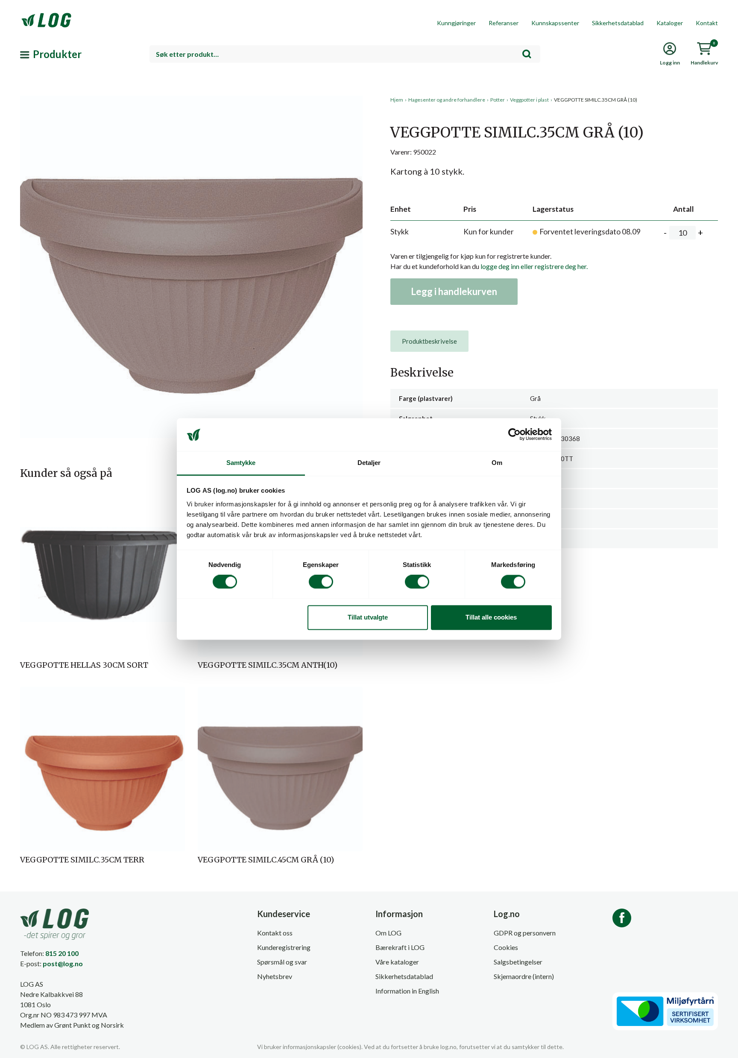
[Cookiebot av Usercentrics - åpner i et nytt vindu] (514, 434)
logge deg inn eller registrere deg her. (534, 266)
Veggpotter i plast (529, 99)
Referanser (503, 22)
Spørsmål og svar (282, 962)
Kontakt (707, 22)
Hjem (396, 99)
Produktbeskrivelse (429, 341)
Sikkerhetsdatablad (618, 22)
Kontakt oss (275, 933)
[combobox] (344, 54)
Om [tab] (497, 462)
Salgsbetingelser (518, 962)
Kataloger (669, 22)
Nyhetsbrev (274, 976)
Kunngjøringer (456, 22)
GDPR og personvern (525, 933)
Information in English (407, 991)
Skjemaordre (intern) (524, 976)
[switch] (321, 582)
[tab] (429, 341)
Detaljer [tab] (369, 462)
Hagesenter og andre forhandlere (446, 99)
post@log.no (63, 963)
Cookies (506, 947)
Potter (497, 99)
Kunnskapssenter (555, 22)
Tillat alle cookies (491, 617)
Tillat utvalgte (368, 617)
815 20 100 (62, 953)
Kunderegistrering (283, 947)
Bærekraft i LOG (400, 947)
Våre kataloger (397, 962)
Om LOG (388, 933)
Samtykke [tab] (241, 462)
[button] (191, 175)
